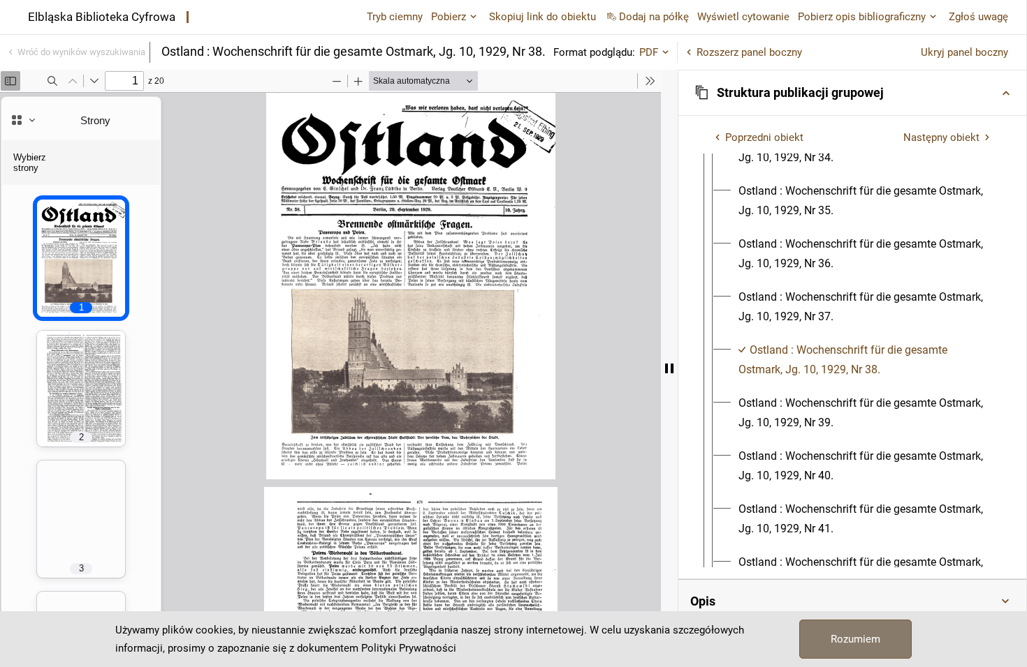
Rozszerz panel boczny (749, 52)
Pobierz (448, 16)
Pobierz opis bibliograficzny (862, 16)
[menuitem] (865, 201)
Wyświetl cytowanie (743, 16)
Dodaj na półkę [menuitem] (654, 16)
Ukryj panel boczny (964, 52)
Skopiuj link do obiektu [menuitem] (542, 16)
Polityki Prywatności (408, 648)
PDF (648, 52)
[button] (852, 92)
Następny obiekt (941, 137)
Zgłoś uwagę (978, 16)
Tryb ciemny (395, 16)
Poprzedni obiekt (764, 137)
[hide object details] (669, 368)
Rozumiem (855, 639)
